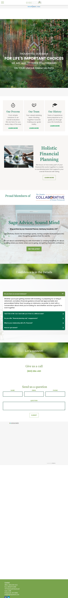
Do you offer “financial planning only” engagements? (21, 318)
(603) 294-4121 (34, 371)
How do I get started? (11, 327)
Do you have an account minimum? (15, 294)
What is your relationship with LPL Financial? (18, 323)
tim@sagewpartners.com (12, 594)
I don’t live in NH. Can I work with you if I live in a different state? (24, 313)
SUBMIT (34, 415)
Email (34, 390)
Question (34, 400)
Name (13, 390)
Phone (55, 390)
